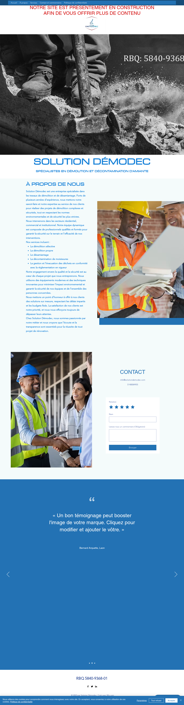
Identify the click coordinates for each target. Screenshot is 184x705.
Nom (111, 414)
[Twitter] (92, 686)
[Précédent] (8, 574)
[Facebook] (88, 686)
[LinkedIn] (96, 686)
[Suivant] (176, 574)
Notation (112, 402)
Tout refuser (156, 700)
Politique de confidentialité (21, 701)
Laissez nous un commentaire (127, 426)
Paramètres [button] (142, 700)
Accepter (171, 700)
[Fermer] (180, 700)
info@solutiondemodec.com (132, 380)
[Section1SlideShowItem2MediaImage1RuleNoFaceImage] (92, 663)
